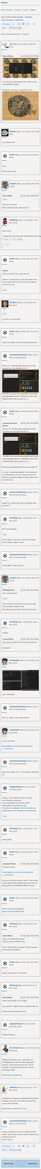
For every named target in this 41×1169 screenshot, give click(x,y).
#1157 (24, 709)
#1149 (24, 357)
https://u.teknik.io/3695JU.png (13, 911)
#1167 (19, 1026)
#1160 (19, 790)
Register (33, 10)
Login (25, 10)
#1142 (11, 134)
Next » (4, 28)
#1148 (11, 334)
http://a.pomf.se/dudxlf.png (12, 1075)
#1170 (24, 1124)
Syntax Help (8, 1163)
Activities (17, 10)
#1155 (15, 625)
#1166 (15, 988)
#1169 (15, 1090)
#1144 (12, 186)
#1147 (15, 305)
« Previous (6, 24)
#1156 (15, 663)
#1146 (11, 261)
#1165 (11, 965)
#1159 (24, 764)
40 (28, 24)
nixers (4, 2)
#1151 (24, 495)
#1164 (15, 926)
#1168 (15, 1051)
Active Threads (6, 10)
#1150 (11, 414)
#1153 (24, 557)
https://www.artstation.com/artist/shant (22, 811)
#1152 (15, 521)
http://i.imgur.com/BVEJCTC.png (14, 1108)
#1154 (12, 581)
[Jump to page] (15, 28)
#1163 (11, 901)
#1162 (11, 855)
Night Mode (32, 1163)
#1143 (11, 157)
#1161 (15, 831)
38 (19, 24)
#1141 (11, 47)
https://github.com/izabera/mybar (14, 805)
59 (34, 24)
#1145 (15, 223)
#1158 (15, 733)
